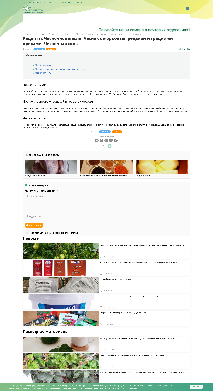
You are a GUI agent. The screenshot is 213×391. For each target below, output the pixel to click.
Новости (51, 2)
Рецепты (37, 49)
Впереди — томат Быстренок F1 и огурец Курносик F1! (118, 312)
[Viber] (111, 140)
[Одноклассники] (102, 140)
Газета (58, 2)
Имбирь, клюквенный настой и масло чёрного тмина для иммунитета (103, 176)
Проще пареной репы (143, 176)
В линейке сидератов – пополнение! (112, 278)
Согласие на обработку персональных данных (79, 388)
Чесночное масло (44, 64)
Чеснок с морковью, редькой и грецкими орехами (59, 68)
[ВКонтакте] (97, 140)
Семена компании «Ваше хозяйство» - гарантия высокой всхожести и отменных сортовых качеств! (133, 245)
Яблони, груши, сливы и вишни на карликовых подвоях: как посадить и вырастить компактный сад (133, 372)
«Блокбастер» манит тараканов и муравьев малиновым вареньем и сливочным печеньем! (130, 262)
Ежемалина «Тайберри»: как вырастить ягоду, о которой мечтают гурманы (125, 355)
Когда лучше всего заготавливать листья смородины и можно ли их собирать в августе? (129, 338)
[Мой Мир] (106, 140)
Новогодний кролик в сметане (35, 176)
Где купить (43, 2)
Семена (35, 2)
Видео (63, 2)
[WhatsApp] (116, 140)
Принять (196, 387)
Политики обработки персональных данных (25, 388)
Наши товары (27, 2)
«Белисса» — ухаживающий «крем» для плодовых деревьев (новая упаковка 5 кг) (127, 295)
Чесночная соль (43, 72)
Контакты (70, 2)
